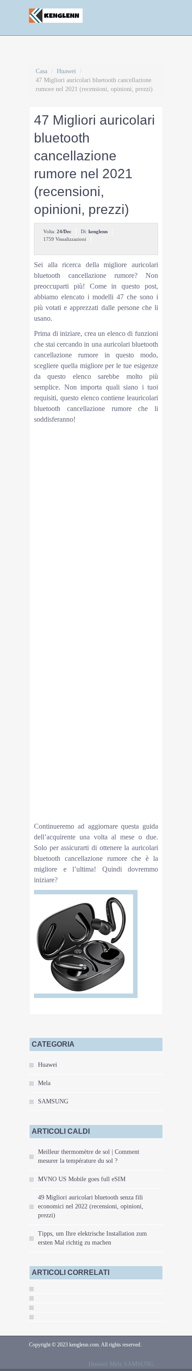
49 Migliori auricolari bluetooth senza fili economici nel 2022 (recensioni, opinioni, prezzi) (90, 1206)
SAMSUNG (53, 1101)
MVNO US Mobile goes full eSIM (81, 1179)
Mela (44, 1083)
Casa (41, 71)
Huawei (66, 71)
